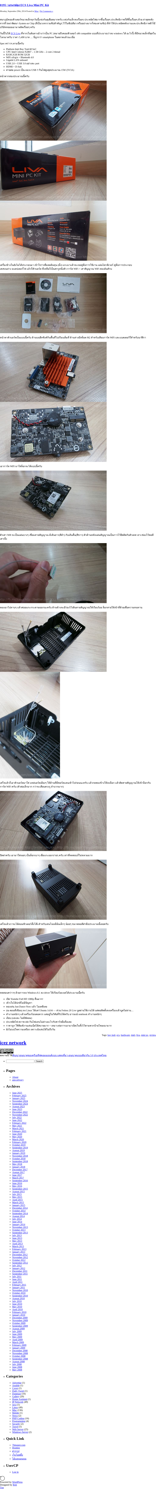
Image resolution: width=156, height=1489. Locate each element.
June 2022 (17, 1120)
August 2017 (18, 1172)
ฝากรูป (15, 1451)
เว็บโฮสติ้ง (17, 1455)
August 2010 (18, 1298)
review (152, 1035)
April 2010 (17, 1309)
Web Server (17, 1429)
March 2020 (18, 1139)
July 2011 (16, 1276)
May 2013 (17, 1241)
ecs (118, 1035)
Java (14, 1404)
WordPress (17, 1482)
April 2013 (17, 1243)
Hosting (16, 1447)
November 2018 (20, 1156)
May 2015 (17, 1197)
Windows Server (20, 1432)
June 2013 (17, 1238)
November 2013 (20, 1227)
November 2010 (20, 1290)
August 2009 (18, 1328)
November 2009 (20, 1320)
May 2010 (17, 1306)
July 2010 (17, 1301)
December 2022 (20, 1112)
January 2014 (18, 1224)
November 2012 (20, 1257)
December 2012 (20, 1254)
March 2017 (18, 1178)
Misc (36, 11)
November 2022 (20, 1114)
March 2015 (18, 1202)
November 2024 (20, 1101)
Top (2, 1487)
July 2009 (17, 1331)
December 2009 (20, 1317)
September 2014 (20, 1213)
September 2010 (20, 1295)
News (15, 1415)
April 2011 (17, 1282)
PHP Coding (18, 1418)
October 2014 (18, 1210)
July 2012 (17, 1265)
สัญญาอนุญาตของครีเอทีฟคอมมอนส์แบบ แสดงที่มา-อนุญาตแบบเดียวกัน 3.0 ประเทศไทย (59, 1055)
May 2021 (17, 1125)
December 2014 (20, 1208)
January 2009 (18, 1348)
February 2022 (19, 1123)
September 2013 (20, 1232)
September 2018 (20, 1161)
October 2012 (18, 1260)
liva (138, 1035)
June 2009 (17, 1334)
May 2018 (17, 1164)
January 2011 (18, 1287)
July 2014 (17, 1219)
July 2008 (17, 1364)
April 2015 (17, 1199)
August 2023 (18, 1106)
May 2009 (17, 1337)
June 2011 (17, 1279)
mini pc (144, 1035)
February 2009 (19, 1345)
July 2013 (17, 1235)
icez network (13, 1042)
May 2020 (17, 1136)
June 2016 (17, 1183)
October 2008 (18, 1356)
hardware (125, 1035)
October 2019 (18, 1145)
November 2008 (20, 1353)
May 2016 (17, 1186)
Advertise (16, 1382)
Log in (15, 1472)
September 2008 (20, 1359)
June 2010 (17, 1304)
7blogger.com (18, 1445)
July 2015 (17, 1194)
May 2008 (17, 1369)
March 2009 (18, 1342)
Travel (15, 1426)
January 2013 (18, 1252)
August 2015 (18, 1191)
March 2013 (18, 1246)
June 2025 (17, 1093)
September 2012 (20, 1263)
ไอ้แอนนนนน (19, 1458)
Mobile (15, 1413)
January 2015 (18, 1205)
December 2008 (20, 1350)
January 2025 (18, 1098)
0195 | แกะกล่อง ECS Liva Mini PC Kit (24, 5)
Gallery (15, 1396)
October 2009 (18, 1323)
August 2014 (18, 1216)
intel (133, 1035)
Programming (18, 1421)
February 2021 (19, 1131)
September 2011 (20, 1274)
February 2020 (19, 1142)
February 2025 (19, 1095)
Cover (15, 1388)
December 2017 (20, 1169)
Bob (15, 1485)
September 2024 (20, 1104)
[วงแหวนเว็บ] (2, 1480)
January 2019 (18, 1153)
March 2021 (18, 1128)
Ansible (16, 1385)
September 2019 (20, 1147)
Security (16, 1424)
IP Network (17, 1402)
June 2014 (17, 1221)
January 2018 (18, 1167)
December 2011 (19, 1271)
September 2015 (20, 1189)
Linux (15, 1407)
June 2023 (17, 1109)
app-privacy (18, 1080)
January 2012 (18, 1268)
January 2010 (18, 1315)
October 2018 (18, 1158)
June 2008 (17, 1367)
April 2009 (17, 1339)
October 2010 (18, 1293)
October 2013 (18, 1230)
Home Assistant (19, 1399)
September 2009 (20, 1326)
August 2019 (18, 1150)
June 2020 (17, 1134)
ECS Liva (15, 33)
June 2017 (17, 1175)
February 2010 (19, 1312)
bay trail (111, 1035)
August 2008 (18, 1361)
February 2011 (19, 1284)
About (15, 1077)
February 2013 (19, 1249)
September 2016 (20, 1180)
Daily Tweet (18, 1391)
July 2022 (17, 1117)
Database (16, 1393)
